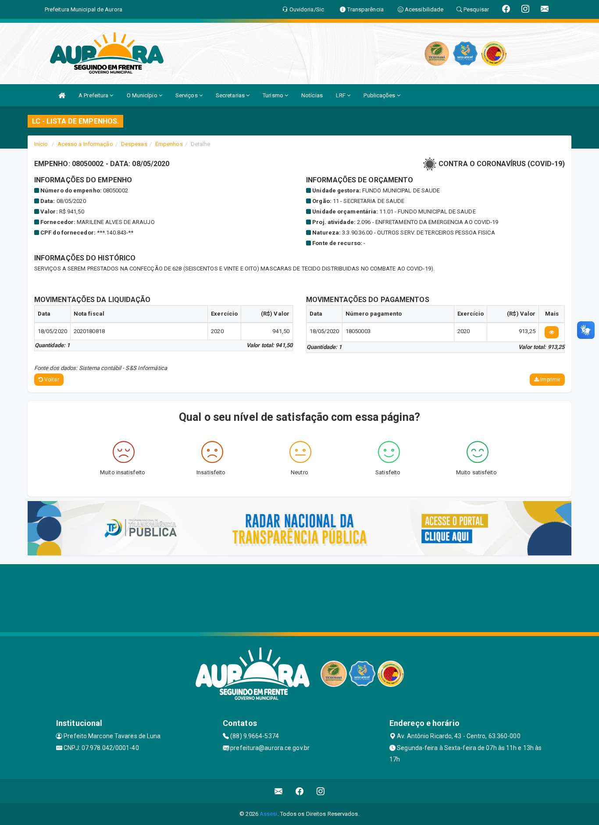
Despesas (134, 144)
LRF (341, 95)
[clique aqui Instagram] (320, 791)
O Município (143, 95)
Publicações (380, 95)
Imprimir (549, 380)
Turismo (274, 95)
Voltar (51, 380)
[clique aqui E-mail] (278, 791)
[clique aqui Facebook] (299, 791)
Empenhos (169, 144)
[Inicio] (62, 95)
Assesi (269, 814)
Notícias (312, 95)
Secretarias (231, 95)
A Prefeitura (94, 95)
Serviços (187, 95)
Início (41, 144)
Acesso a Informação (85, 144)
